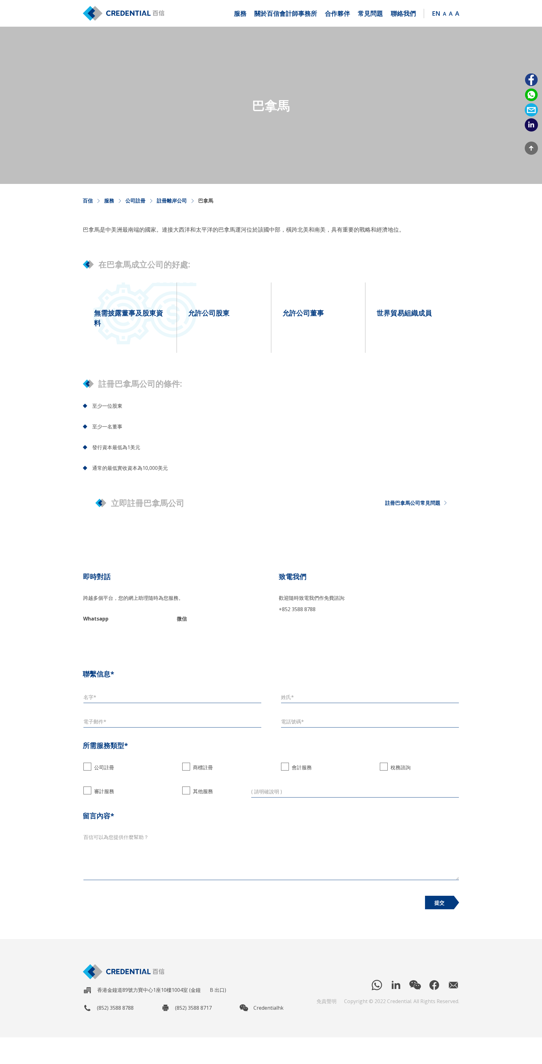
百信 (88, 200)
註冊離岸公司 (172, 200)
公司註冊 (135, 200)
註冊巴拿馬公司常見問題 (412, 502)
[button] (240, 13)
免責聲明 (326, 1001)
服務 (109, 200)
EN (436, 13)
